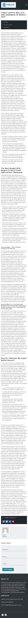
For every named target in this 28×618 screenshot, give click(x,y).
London (7, 517)
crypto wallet (20, 503)
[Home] (8, 4)
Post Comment (8, 569)
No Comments (6, 27)
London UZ (12, 517)
